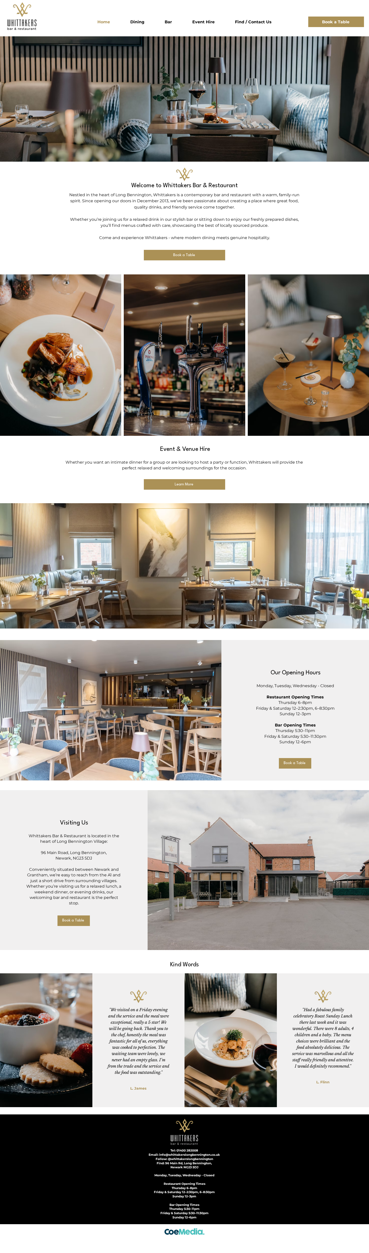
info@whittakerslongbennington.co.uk (189, 1155)
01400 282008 (187, 1150)
